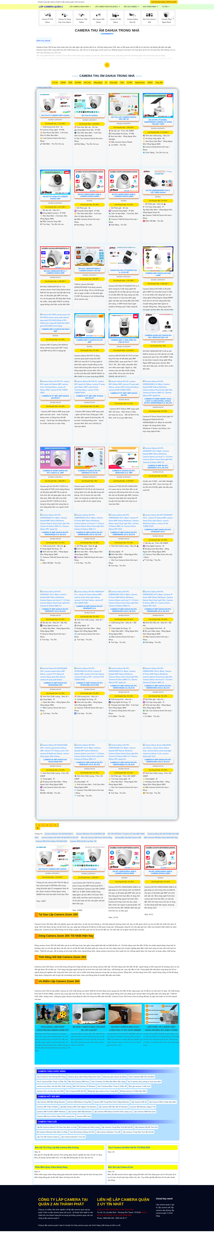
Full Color (87, 82)
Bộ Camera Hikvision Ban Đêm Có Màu (52, 1132)
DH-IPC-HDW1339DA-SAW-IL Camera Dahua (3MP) (124, 195)
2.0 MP (129, 82)
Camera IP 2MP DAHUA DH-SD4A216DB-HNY (55, 761)
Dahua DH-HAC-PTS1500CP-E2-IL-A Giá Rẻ (123, 271)
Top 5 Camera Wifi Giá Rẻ (76, 1091)
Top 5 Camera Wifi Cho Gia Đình (141, 1077)
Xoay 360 (159, 82)
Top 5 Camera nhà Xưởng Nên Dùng (51, 1077)
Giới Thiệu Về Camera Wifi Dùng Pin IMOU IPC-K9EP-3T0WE (161, 1028)
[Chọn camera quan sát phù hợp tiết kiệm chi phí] (173, 18)
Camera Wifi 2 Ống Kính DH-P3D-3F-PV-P (124, 341)
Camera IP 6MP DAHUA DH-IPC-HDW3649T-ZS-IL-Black (55, 610)
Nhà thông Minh (149, 7)
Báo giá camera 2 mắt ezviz (140, 1086)
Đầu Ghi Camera (130, 7)
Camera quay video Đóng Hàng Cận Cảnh (84, 1077)
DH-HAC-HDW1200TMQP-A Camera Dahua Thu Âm (89, 270)
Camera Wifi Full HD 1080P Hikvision (51, 1112)
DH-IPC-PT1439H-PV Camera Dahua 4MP (55, 198)
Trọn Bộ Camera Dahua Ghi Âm (82, 1132)
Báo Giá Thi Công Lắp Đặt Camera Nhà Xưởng (57, 1147)
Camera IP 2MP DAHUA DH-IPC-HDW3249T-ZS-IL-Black (89, 763)
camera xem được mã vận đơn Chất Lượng (54, 1086)
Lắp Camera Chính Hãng (79, 7)
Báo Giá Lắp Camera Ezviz (120, 1167)
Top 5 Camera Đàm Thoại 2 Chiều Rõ (51, 1082)
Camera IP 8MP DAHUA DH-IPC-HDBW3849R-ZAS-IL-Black (89, 533)
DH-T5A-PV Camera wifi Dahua (55, 115)
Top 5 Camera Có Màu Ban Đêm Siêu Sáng (108, 1082)
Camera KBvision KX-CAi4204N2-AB (90, 834)
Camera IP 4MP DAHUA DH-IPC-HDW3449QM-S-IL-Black (123, 687)
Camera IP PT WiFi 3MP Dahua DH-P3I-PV (89, 397)
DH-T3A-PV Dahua (90, 116)
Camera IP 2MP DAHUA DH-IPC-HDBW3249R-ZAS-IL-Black (158, 761)
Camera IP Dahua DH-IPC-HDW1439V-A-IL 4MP (123, 472)
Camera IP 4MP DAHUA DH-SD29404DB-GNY (55, 684)
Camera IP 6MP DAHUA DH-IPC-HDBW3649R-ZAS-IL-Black (123, 610)
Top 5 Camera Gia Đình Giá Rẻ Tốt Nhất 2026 (129, 1147)
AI (106, 82)
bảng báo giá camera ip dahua (115, 1077)
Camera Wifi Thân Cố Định (47, 1107)
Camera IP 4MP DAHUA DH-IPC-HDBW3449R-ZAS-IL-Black (158, 687)
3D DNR (78, 82)
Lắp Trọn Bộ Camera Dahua (48, 1137)
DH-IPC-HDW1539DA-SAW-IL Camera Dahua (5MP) (90, 195)
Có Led (54, 82)
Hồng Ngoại (98, 82)
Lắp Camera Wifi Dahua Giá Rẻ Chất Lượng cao (113, 1112)
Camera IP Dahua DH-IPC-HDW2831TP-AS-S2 (89, 472)
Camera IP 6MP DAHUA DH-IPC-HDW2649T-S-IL (89, 607)
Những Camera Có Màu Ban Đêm (133, 1091)
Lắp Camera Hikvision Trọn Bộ (108, 1132)
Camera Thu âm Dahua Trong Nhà (107, 30)
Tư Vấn (165, 7)
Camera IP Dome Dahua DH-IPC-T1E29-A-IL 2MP (55, 472)
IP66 (70, 82)
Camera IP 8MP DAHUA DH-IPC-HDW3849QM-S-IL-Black (55, 533)
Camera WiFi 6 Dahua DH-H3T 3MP (89, 341)
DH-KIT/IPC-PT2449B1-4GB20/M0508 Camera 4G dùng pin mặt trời (158, 122)
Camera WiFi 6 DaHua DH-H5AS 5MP (55, 330)
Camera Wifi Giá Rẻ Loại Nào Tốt (83, 841)
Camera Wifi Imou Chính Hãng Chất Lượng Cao (55, 1116)
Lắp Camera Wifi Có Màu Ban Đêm (162, 1102)
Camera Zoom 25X (43, 87)
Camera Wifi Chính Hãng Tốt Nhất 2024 (51, 841)
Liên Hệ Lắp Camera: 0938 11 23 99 (164, 2)
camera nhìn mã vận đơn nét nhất (50, 1091)
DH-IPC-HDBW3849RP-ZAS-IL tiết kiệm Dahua (158, 191)
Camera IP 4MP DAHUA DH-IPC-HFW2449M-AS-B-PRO (89, 684)
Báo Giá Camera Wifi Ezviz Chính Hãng (96, 837)
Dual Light (113, 82)
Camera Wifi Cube (83, 1116)
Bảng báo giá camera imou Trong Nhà (103, 1091)
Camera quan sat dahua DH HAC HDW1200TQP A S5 (158, 336)
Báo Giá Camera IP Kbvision (84, 1086)
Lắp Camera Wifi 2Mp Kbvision (80, 1112)
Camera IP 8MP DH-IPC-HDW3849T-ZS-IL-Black (158, 467)
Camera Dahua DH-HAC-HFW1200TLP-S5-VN (59, 837)
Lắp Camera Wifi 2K (139, 1102)
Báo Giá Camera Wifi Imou (78, 1082)
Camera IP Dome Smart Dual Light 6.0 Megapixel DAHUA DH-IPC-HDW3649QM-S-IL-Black (158, 401)
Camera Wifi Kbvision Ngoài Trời (142, 1107)
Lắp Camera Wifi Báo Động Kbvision (51, 1102)
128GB (63, 82)
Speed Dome (140, 82)
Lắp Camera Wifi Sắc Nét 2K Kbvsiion (113, 1107)
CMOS (150, 82)
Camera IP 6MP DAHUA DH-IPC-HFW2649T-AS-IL (158, 531)
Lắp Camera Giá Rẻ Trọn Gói (146, 1127)
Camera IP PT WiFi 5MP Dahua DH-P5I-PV (55, 397)
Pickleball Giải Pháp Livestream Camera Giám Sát (52, 1028)
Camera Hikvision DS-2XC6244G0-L (59, 834)
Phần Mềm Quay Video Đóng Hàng (51, 1167)
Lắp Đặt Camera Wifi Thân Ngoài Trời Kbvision (78, 1107)
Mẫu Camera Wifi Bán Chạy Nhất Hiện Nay (161, 837)
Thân (122, 82)
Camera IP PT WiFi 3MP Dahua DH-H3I (123, 394)
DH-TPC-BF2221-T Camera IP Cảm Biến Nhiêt (126, 834)
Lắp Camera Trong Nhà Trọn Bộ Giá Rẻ (117, 1127)
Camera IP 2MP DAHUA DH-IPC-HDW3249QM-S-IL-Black (123, 763)
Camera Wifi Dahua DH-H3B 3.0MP (158, 274)
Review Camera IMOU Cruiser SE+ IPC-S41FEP (89, 1028)
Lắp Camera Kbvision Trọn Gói (73, 1137)
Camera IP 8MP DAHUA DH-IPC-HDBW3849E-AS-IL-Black (123, 533)
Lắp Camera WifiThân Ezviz (145, 1112)
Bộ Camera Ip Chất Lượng (89, 1127)
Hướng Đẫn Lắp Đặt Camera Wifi (128, 837)
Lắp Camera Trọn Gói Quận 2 (106, 7)
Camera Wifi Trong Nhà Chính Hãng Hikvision (111, 1102)
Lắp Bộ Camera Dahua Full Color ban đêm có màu (57, 1127)
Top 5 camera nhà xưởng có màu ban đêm (144, 1082)
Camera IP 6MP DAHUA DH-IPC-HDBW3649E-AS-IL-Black (158, 610)
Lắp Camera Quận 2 (51, 6)
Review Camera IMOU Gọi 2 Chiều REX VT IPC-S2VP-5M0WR (125, 1028)
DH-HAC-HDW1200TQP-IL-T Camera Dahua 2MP (55, 272)
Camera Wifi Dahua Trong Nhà (79, 1102)
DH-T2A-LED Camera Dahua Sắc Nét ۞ (123, 118)
